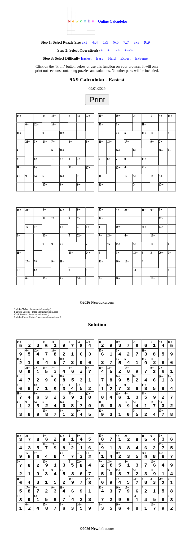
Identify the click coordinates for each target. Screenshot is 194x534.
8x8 (136, 42)
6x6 (116, 42)
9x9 (147, 42)
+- (109, 50)
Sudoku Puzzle (21, 317)
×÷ (117, 50)
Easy (99, 58)
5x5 (105, 42)
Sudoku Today (21, 309)
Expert (125, 58)
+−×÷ (128, 50)
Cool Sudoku (20, 314)
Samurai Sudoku (22, 311)
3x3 (84, 42)
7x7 (126, 42)
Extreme (141, 58)
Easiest (86, 58)
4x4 (95, 42)
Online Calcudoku (112, 21)
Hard (112, 58)
